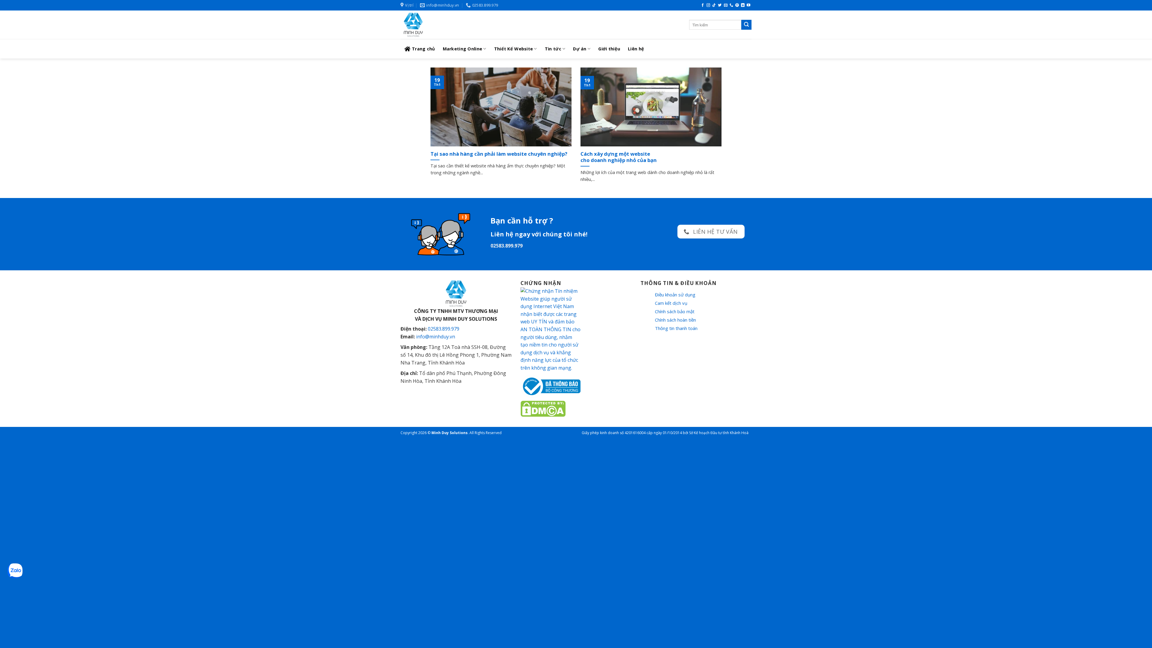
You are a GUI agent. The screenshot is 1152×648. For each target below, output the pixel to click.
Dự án (579, 49)
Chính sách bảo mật (674, 311)
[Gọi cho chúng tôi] (731, 5)
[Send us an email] (726, 5)
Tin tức (553, 49)
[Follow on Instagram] (708, 5)
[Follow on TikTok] (714, 5)
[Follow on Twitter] (720, 5)
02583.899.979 (443, 329)
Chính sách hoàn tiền (675, 320)
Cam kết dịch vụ (671, 303)
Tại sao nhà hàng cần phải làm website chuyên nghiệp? (498, 154)
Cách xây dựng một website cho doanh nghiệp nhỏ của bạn (618, 157)
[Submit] (746, 25)
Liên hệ (636, 49)
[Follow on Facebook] (702, 5)
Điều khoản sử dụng (675, 295)
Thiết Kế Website (513, 49)
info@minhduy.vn (435, 336)
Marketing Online (462, 49)
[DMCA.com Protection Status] (543, 408)
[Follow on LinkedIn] (743, 5)
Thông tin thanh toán (676, 328)
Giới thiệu (609, 49)
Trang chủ (423, 49)
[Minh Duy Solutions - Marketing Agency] (445, 24)
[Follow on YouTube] (748, 5)
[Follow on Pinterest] (737, 5)
